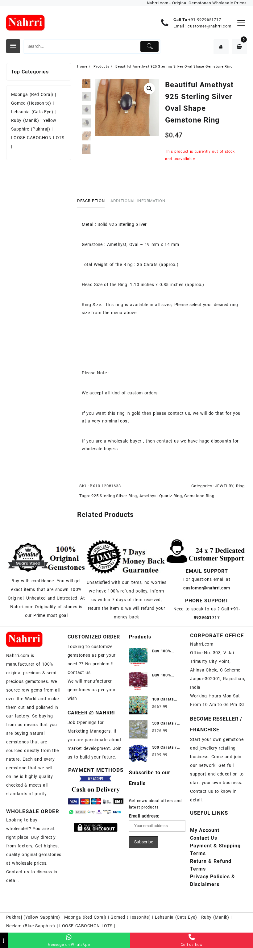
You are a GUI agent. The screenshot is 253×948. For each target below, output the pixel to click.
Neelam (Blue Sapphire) (30, 925)
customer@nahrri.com (209, 26)
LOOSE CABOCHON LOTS (37, 137)
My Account (204, 830)
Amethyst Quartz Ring (160, 495)
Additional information (137, 200)
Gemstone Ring (199, 495)
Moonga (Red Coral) (32, 94)
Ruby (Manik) (25, 120)
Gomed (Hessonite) (31, 103)
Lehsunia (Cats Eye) (32, 111)
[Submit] (149, 46)
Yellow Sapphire (41, 917)
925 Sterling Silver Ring (114, 495)
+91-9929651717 (204, 19)
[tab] (93, 201)
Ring (240, 486)
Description (91, 200)
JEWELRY (224, 486)
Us (203, 838)
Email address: (144, 815)
